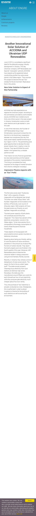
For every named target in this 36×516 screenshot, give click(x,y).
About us (4, 13)
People (3, 16)
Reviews (4, 26)
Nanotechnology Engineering (18, 37)
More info (19, 514)
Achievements (6, 19)
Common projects (7, 22)
